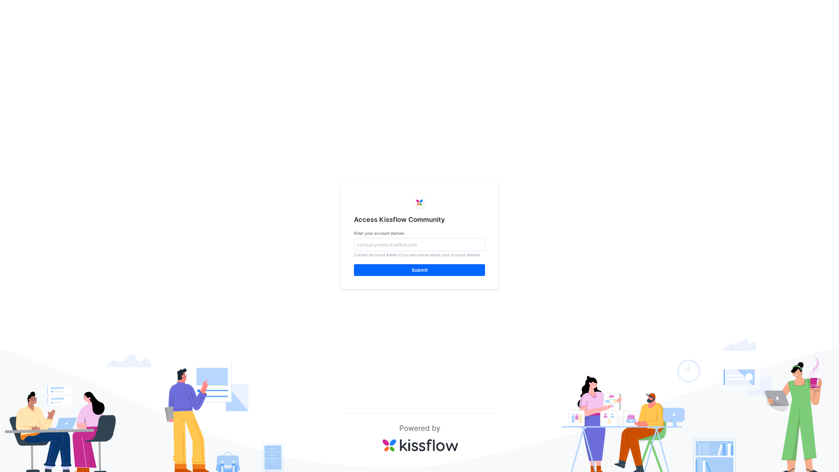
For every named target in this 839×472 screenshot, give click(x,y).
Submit (420, 270)
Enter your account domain (379, 233)
